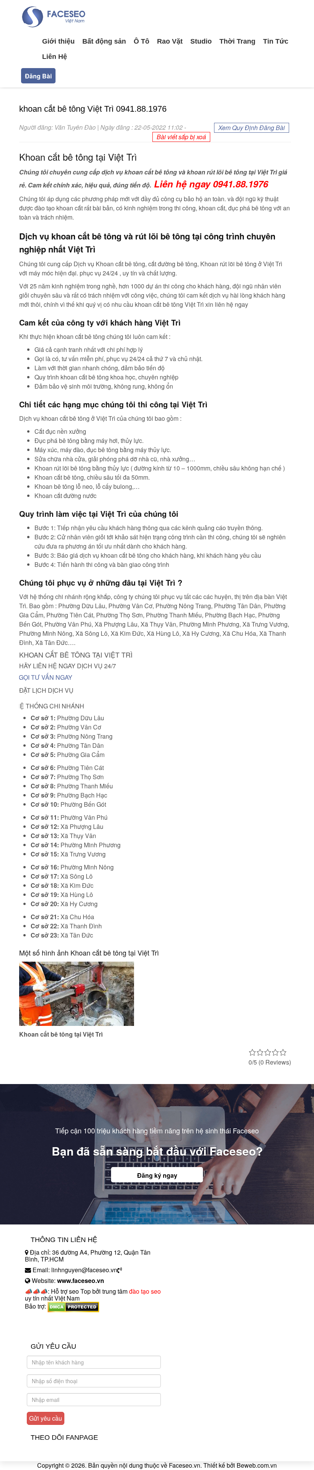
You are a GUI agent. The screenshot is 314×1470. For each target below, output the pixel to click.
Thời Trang (237, 41)
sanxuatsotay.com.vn (53, 1330)
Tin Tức (275, 41)
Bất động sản (104, 41)
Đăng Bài (38, 76)
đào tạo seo (145, 1291)
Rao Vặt (170, 41)
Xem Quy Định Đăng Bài (251, 127)
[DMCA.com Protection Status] (73, 1306)
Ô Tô (141, 41)
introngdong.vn (45, 1319)
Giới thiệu (58, 41)
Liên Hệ (54, 56)
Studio (201, 41)
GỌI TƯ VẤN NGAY (45, 677)
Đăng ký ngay (157, 1175)
